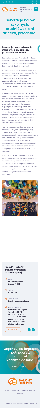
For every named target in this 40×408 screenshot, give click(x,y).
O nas (7, 390)
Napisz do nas (13, 330)
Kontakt (20, 394)
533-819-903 (9, 2)
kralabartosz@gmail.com (18, 301)
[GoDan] (9, 9)
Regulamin (15, 390)
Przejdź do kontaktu (20, 366)
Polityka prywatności (28, 390)
